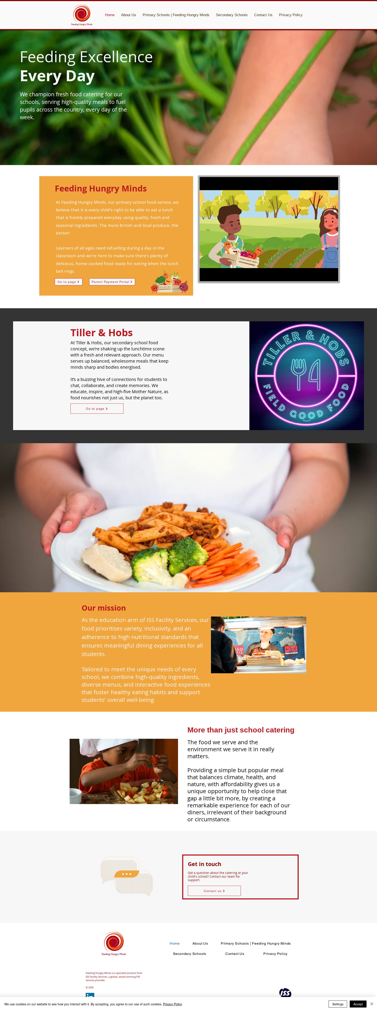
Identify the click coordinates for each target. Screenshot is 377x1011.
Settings (337, 1004)
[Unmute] (213, 275)
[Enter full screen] (332, 275)
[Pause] (205, 275)
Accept (358, 1004)
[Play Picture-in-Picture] (325, 275)
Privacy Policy (172, 1004)
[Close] (371, 1004)
